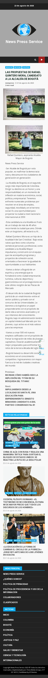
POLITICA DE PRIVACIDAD (15, 584)
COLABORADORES (12, 597)
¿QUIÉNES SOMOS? (12, 579)
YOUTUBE (42, 60)
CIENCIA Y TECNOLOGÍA (14, 655)
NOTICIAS (17, 67)
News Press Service (24, 41)
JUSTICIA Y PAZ (11, 640)
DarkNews (23, 672)
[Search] (35, 59)
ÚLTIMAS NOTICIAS (12, 446)
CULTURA (9, 493)
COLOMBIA (8, 620)
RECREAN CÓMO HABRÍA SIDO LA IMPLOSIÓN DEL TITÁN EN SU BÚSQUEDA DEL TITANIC (21, 376)
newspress (9, 83)
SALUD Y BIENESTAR (13, 650)
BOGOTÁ (9, 67)
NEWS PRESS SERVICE (13, 574)
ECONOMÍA (9, 443)
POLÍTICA (26, 67)
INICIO (6, 615)
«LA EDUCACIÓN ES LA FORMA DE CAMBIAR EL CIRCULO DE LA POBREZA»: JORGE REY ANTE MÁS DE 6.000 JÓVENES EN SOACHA (24, 529)
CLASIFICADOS (10, 602)
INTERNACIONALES (22, 443)
